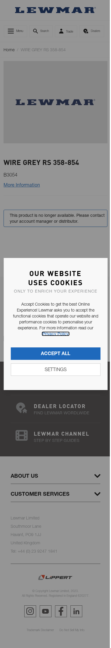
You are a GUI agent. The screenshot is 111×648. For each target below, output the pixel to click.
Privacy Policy (55, 333)
